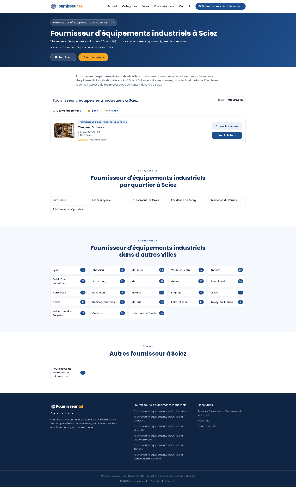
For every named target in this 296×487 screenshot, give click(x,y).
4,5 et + (113, 110)
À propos (179, 476)
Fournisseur (70, 6)
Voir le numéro (229, 126)
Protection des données (159, 476)
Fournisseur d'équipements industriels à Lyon (161, 411)
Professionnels (164, 6)
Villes (145, 6)
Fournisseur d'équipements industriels (84, 47)
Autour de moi (95, 57)
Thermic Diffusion (91, 127)
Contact (184, 6)
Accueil (112, 6)
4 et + (94, 110)
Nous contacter (207, 426)
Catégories (129, 6)
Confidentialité (136, 476)
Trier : (222, 100)
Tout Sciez (65, 57)
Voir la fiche (225, 135)
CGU (124, 476)
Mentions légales (110, 476)
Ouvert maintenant (68, 110)
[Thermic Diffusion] (64, 130)
